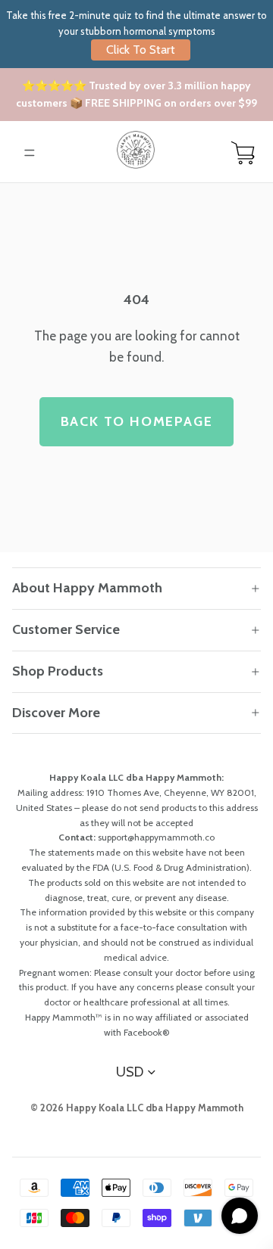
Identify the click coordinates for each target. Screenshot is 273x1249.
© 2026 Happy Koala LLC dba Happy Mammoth (136, 1107)
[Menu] (29, 152)
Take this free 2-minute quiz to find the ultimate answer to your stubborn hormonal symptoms (136, 33)
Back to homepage (137, 421)
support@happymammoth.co (156, 837)
